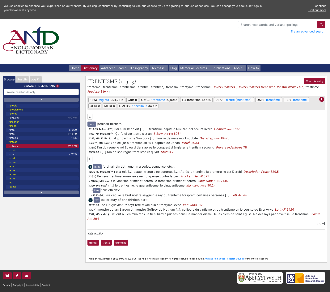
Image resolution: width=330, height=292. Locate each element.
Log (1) (36, 79)
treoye (11, 178)
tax (97, 200)
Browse (9, 79)
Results (22, 79)
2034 (190, 143)
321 (194, 176)
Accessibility (32, 285)
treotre (12, 162)
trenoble (12, 105)
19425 (215, 138)
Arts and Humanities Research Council (224, 258)
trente (42, 133)
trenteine (42, 137)
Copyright (18, 285)
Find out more (317, 10)
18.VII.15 (213, 181)
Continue (320, 5)
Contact (46, 285)
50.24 (201, 185)
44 (239, 195)
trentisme (42, 146)
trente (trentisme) (239, 100)
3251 (227, 129)
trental (42, 129)
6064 (167, 133)
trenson (12, 125)
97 (290, 87)
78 (231, 147)
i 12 (193, 205)
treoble (12, 150)
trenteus (12, 141)
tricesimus (139, 106)
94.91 (284, 209)
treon (42, 154)
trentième (273, 100)
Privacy (6, 285)
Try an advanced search (308, 31)
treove (11, 170)
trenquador (42, 117)
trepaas (12, 186)
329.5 (261, 172)
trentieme (300, 100)
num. (92, 124)
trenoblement (15, 109)
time (96, 190)
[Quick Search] (321, 24)
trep (10, 182)
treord (11, 158)
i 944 (98, 91)
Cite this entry (314, 81)
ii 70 (168, 152)
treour (11, 166)
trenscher (13, 121)
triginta (104, 100)
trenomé (12, 113)
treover (12, 174)
